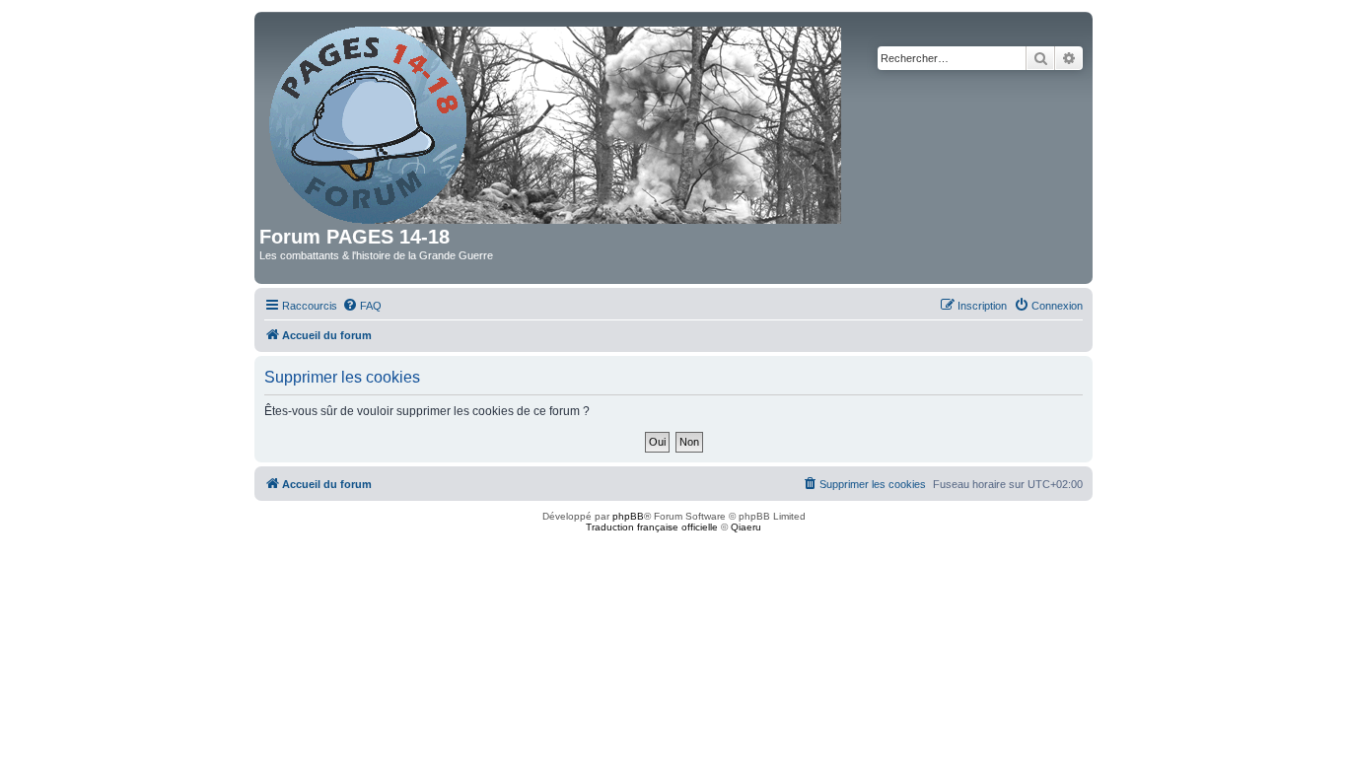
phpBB (628, 516)
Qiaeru (746, 527)
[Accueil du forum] (556, 121)
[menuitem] (362, 305)
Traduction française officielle (652, 527)
